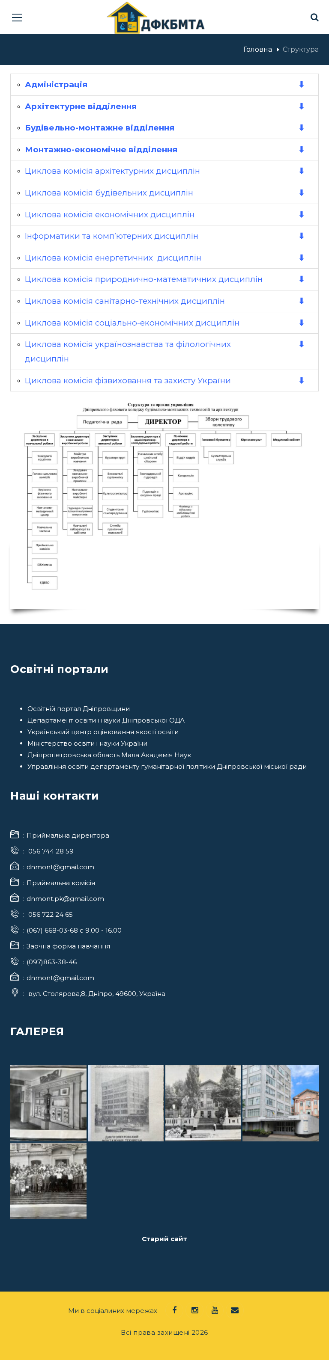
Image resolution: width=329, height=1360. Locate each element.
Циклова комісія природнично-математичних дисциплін (144, 279)
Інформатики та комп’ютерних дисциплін (111, 236)
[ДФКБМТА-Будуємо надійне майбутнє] (156, 17)
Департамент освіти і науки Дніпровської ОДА (106, 720)
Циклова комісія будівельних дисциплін (109, 193)
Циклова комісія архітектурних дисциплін (112, 171)
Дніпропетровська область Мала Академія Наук (109, 755)
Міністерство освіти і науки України (87, 743)
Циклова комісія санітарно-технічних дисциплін (125, 301)
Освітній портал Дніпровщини (78, 709)
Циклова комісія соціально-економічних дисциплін (132, 323)
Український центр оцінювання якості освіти (103, 732)
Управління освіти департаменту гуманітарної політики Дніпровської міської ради (167, 766)
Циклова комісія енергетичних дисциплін (113, 258)
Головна (257, 49)
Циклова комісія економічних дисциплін (109, 214)
